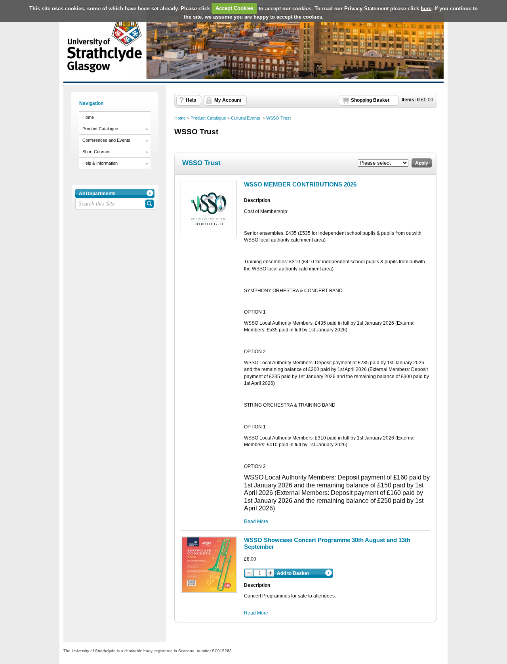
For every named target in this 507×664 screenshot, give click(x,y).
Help (191, 100)
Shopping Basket (370, 100)
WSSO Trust (278, 118)
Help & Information (100, 163)
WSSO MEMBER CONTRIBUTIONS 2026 (300, 184)
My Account (227, 100)
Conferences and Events (106, 140)
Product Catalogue (100, 128)
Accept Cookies (234, 8)
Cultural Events (246, 118)
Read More (256, 521)
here (426, 8)
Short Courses (96, 151)
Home (88, 117)
